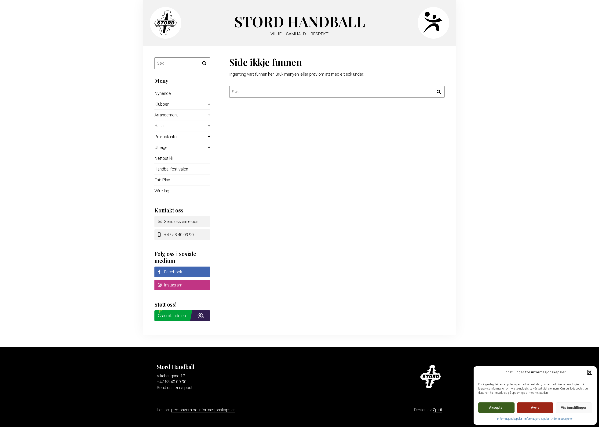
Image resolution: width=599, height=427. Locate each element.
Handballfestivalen (171, 169)
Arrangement (166, 114)
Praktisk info (165, 136)
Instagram (172, 284)
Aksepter (496, 407)
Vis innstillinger (574, 407)
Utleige (161, 147)
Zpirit (437, 409)
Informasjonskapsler (509, 418)
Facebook (172, 271)
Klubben (161, 104)
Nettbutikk (163, 158)
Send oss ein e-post (181, 221)
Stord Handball (299, 21)
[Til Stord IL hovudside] (164, 33)
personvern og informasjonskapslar (203, 409)
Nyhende (162, 93)
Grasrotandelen (172, 315)
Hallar (159, 125)
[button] (589, 372)
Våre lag (161, 190)
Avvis (535, 407)
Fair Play (162, 179)
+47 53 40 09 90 (178, 234)
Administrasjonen (562, 418)
